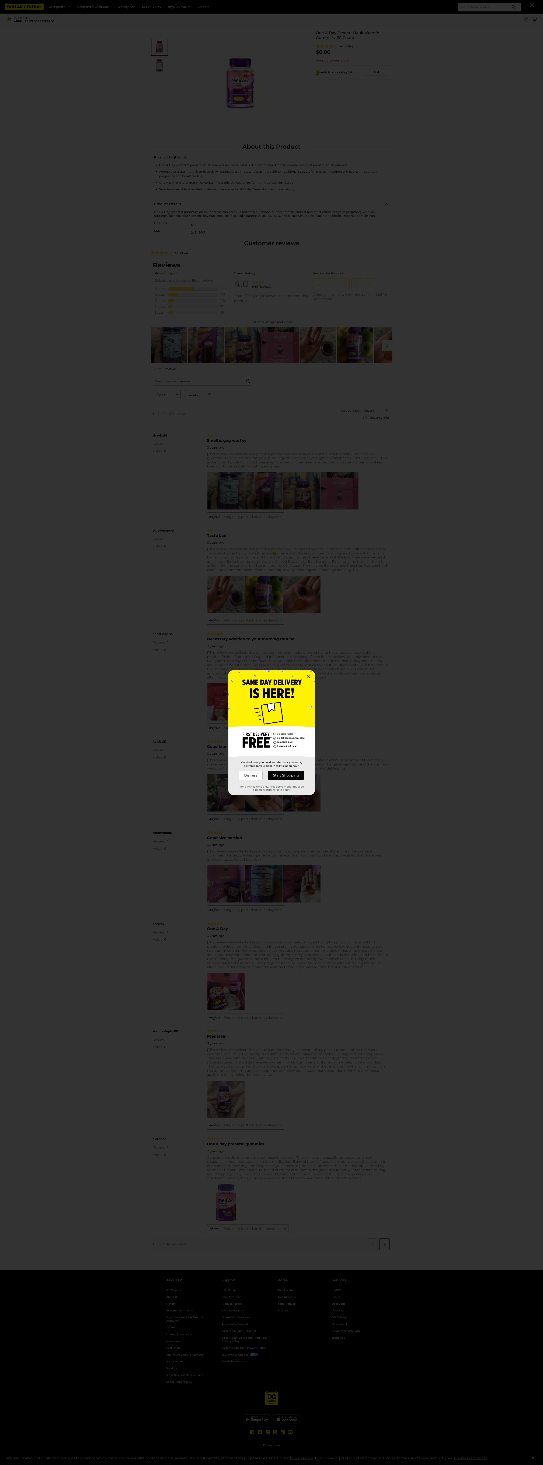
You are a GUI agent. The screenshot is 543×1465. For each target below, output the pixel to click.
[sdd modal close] (308, 676)
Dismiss (250, 775)
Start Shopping (286, 775)
